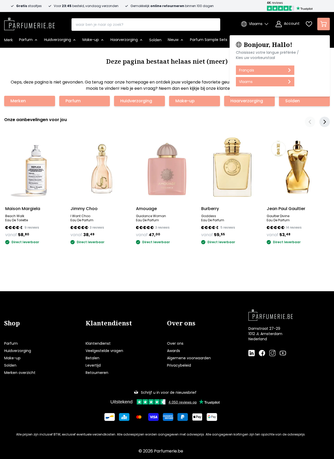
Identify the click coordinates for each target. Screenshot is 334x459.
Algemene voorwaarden (189, 358)
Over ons (175, 343)
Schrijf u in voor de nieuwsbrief (168, 392)
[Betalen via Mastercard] (139, 417)
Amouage (146, 209)
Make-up (185, 101)
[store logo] (29, 22)
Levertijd (93, 365)
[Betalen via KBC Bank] (124, 417)
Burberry (210, 209)
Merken (18, 101)
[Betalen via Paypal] (182, 417)
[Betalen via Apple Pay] (197, 417)
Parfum (73, 101)
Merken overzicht (19, 372)
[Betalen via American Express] (168, 417)
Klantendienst (98, 343)
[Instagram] (272, 353)
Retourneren (97, 372)
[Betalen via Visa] (153, 417)
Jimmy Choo (84, 209)
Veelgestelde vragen (104, 350)
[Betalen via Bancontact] (109, 417)
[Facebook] (262, 353)
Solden (292, 101)
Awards (173, 350)
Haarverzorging (246, 101)
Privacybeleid (179, 365)
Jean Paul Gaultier (286, 209)
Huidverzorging (136, 101)
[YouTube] (283, 353)
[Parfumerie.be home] (280, 314)
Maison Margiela (22, 209)
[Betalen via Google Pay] (212, 417)
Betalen (92, 358)
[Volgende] (324, 122)
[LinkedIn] (251, 353)
